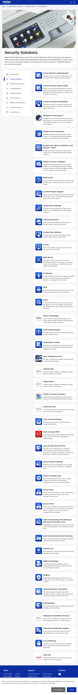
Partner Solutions (15, 98)
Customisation (14, 74)
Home (3, 6)
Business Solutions (30, 6)
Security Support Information (47, 677)
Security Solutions (42, 6)
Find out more (58, 689)
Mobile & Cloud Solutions (17, 102)
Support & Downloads (33, 674)
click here (52, 683)
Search (71, 2)
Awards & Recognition (18, 677)
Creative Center (32, 676)
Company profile (7, 674)
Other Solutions (14, 112)
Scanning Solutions (16, 107)
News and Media (7, 676)
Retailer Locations (47, 674)
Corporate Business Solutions (15, 6)
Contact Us (18, 674)
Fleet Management (15, 88)
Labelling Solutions (15, 93)
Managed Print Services (17, 83)
